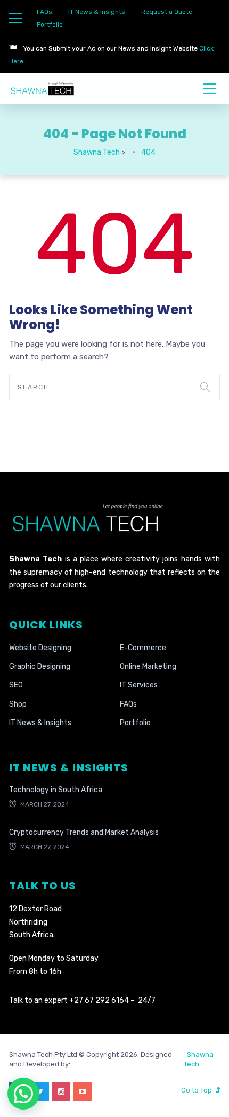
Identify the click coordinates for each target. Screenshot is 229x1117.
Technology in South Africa (55, 789)
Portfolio (50, 24)
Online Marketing (148, 666)
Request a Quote (166, 11)
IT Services (139, 685)
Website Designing (40, 647)
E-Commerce (143, 647)
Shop (18, 704)
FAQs (44, 11)
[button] (23, 1094)
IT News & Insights (96, 11)
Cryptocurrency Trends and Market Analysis (84, 832)
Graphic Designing (39, 666)
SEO (16, 685)
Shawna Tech (199, 1059)
